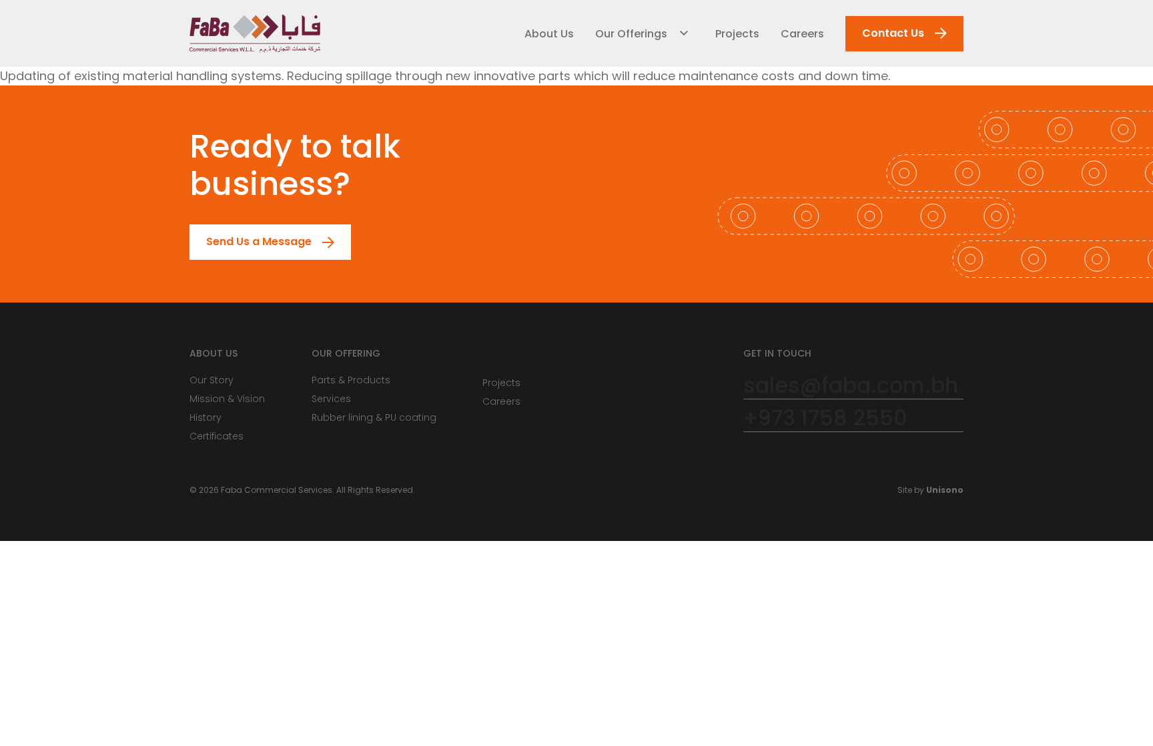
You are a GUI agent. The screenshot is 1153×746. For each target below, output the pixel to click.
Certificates (216, 436)
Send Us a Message (259, 241)
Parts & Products (351, 380)
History (205, 417)
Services (331, 398)
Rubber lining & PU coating (374, 417)
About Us (549, 33)
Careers (802, 33)
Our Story (211, 380)
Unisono (945, 490)
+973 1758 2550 (825, 418)
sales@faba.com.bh (850, 385)
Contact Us (893, 33)
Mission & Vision (227, 398)
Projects (737, 33)
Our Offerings (631, 33)
